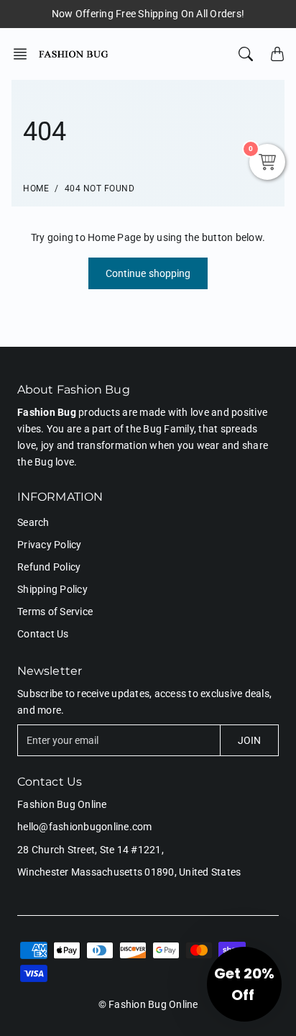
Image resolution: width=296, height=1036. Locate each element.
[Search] (246, 54)
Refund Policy (48, 567)
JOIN (249, 740)
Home (36, 188)
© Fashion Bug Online (148, 1004)
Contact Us (43, 634)
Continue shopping (148, 273)
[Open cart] (277, 54)
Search (33, 522)
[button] (24, 54)
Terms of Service (55, 611)
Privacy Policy (49, 544)
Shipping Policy (52, 589)
